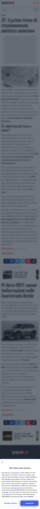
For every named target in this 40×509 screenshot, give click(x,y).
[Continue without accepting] (2, 462)
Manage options (10, 503)
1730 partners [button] (15, 473)
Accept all (29, 503)
